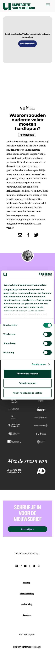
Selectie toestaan (27, 383)
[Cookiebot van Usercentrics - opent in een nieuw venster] (39, 275)
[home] (19, 4)
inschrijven (27, 529)
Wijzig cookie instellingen (27, 44)
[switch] (47, 334)
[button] (48, 4)
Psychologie (27, 134)
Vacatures (27, 615)
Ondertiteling (26, 604)
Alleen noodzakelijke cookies (27, 393)
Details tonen (39, 364)
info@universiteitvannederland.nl (26, 647)
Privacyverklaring (27, 594)
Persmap (26, 583)
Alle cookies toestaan (27, 373)
